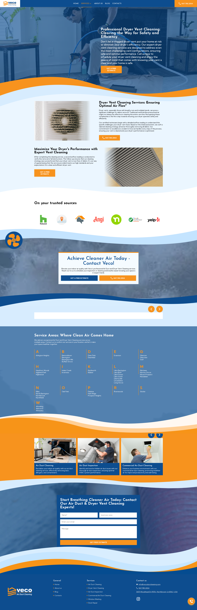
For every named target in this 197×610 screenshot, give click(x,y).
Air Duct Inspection (95, 592)
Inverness (65, 372)
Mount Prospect (146, 374)
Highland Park (41, 372)
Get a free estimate (111, 69)
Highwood (40, 374)
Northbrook (40, 396)
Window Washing (94, 599)
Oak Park (65, 391)
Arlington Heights (42, 355)
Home (76, 3)
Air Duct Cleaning (94, 584)
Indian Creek (66, 370)
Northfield (40, 398)
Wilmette (39, 408)
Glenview (143, 357)
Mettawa (143, 370)
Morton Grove (145, 372)
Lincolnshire (118, 381)
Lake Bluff (117, 372)
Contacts (116, 3)
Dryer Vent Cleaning (96, 588)
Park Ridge (92, 394)
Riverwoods (118, 391)
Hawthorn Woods (42, 370)
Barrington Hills (67, 359)
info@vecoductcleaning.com (149, 584)
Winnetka (39, 411)
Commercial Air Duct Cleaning (99, 595)
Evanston (117, 355)
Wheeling (39, 406)
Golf (142, 359)
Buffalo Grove (67, 362)
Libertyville (118, 379)
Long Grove (118, 383)
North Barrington (42, 394)
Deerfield (91, 357)
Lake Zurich (118, 377)
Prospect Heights (94, 396)
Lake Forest (118, 374)
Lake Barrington (120, 370)
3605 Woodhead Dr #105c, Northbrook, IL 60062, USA (157, 592)
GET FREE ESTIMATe (98, 542)
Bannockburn (67, 355)
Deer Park (92, 355)
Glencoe (143, 355)
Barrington (66, 357)
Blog (107, 3)
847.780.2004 (187, 4)
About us (98, 3)
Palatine (91, 391)
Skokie (142, 391)
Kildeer (90, 372)
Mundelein (144, 377)
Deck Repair (92, 603)
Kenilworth (92, 370)
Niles (38, 391)
